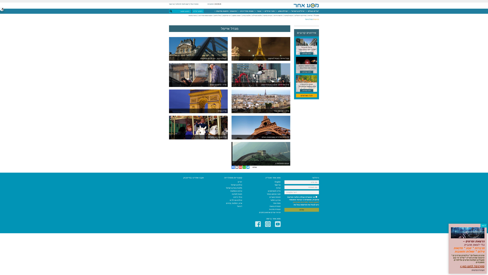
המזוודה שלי (195, 4)
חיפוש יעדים (197, 11)
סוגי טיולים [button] (269, 11)
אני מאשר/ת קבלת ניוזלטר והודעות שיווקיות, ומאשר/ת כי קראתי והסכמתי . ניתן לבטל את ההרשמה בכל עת (303, 201)
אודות (278, 188)
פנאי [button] (258, 11)
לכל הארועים (306, 95)
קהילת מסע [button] (283, 11)
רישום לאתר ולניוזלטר (182, 4)
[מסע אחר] (306, 5)
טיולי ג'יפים (217, 15)
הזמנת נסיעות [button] (222, 11)
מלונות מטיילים (257, 15)
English (278, 182)
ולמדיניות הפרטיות (300, 202)
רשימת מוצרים (275, 197)
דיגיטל (239, 206)
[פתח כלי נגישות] (2, 9)
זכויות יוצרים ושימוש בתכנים (270, 212)
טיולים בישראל (297, 11)
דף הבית (316, 19)
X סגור (484, 225)
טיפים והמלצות (236, 191)
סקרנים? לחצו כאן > (472, 266)
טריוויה (310, 15)
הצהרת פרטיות (275, 209)
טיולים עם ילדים (236, 200)
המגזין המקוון (236, 15)
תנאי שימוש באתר (274, 194)
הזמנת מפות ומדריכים (205, 15)
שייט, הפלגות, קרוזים (234, 203)
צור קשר (277, 185)
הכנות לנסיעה (288, 15)
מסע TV (316, 15)
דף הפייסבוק (227, 15)
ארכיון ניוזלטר (275, 200)
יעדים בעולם (313, 11)
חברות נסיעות (267, 15)
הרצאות (233, 11)
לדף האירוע (306, 53)
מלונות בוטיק (246, 15)
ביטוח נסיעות (193, 15)
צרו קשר (171, 4)
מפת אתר (277, 203)
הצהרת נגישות (275, 206)
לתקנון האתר (314, 202)
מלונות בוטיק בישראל (234, 188)
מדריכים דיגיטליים (300, 15)
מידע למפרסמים (274, 191)
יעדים (240, 182)
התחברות (211, 4)
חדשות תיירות (278, 15)
